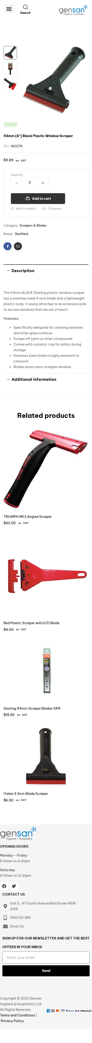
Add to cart (41, 198)
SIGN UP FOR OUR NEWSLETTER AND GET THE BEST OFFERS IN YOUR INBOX (46, 942)
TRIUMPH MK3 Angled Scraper (28, 517)
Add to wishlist (26, 208)
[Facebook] (4, 886)
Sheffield (21, 234)
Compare (54, 208)
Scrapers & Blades (33, 225)
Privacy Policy (12, 1021)
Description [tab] (23, 270)
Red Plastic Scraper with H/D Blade (31, 623)
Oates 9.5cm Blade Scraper (26, 794)
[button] (9, 9)
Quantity (17, 175)
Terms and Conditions (18, 1015)
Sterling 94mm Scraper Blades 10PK (32, 708)
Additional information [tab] (34, 379)
